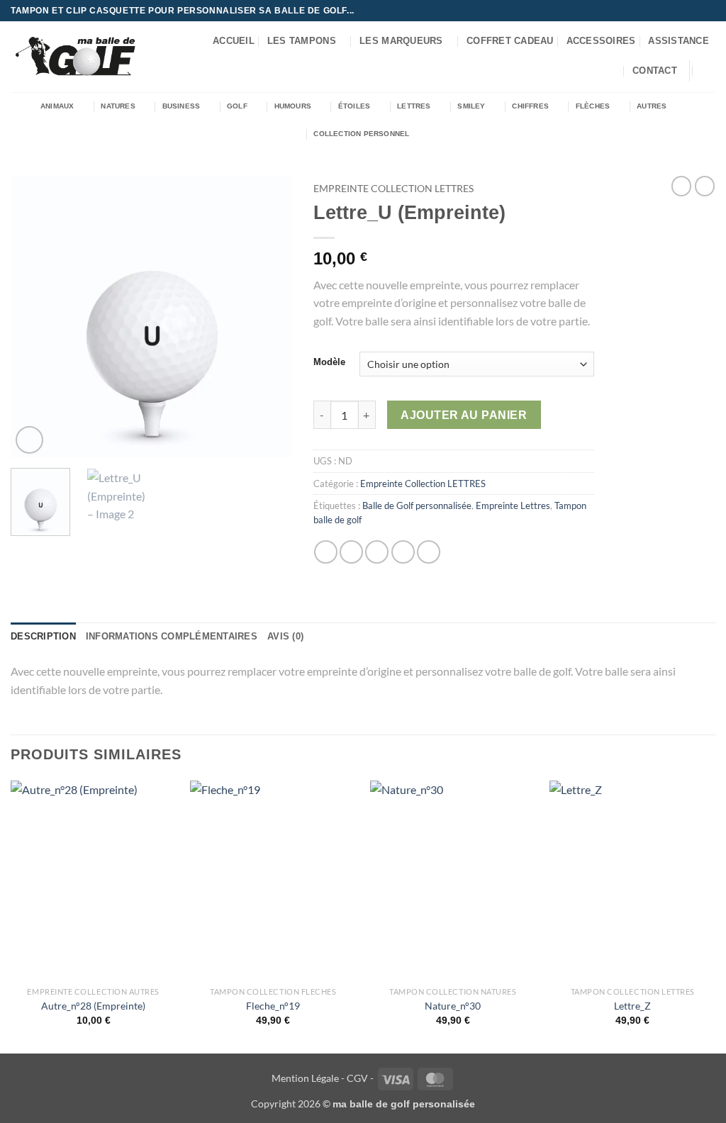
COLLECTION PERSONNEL (361, 134)
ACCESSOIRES (601, 40)
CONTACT (654, 70)
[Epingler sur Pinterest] (403, 552)
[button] (708, 70)
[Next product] (681, 186)
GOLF (237, 106)
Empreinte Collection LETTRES (393, 188)
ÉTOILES (354, 106)
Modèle (329, 362)
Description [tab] (43, 636)
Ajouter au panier (464, 415)
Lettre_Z (632, 1006)
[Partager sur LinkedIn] (428, 552)
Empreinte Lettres (513, 505)
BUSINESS (181, 106)
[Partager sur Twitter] (351, 552)
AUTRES (651, 106)
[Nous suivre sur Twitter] (695, 11)
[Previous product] (705, 186)
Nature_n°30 (453, 1006)
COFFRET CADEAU (510, 40)
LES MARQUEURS (400, 40)
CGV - (360, 1078)
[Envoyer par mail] (377, 552)
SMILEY (471, 106)
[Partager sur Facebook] (325, 552)
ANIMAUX (57, 106)
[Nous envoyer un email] (708, 11)
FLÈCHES (593, 106)
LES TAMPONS (301, 40)
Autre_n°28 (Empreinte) (93, 1006)
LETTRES (413, 106)
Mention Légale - (308, 1078)
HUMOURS (292, 106)
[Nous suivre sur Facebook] (668, 11)
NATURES (118, 106)
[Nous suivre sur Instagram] (681, 11)
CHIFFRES (530, 106)
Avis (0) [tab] (285, 636)
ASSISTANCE (678, 40)
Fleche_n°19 (273, 1006)
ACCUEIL (234, 40)
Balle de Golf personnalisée (416, 505)
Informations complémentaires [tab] (171, 636)
